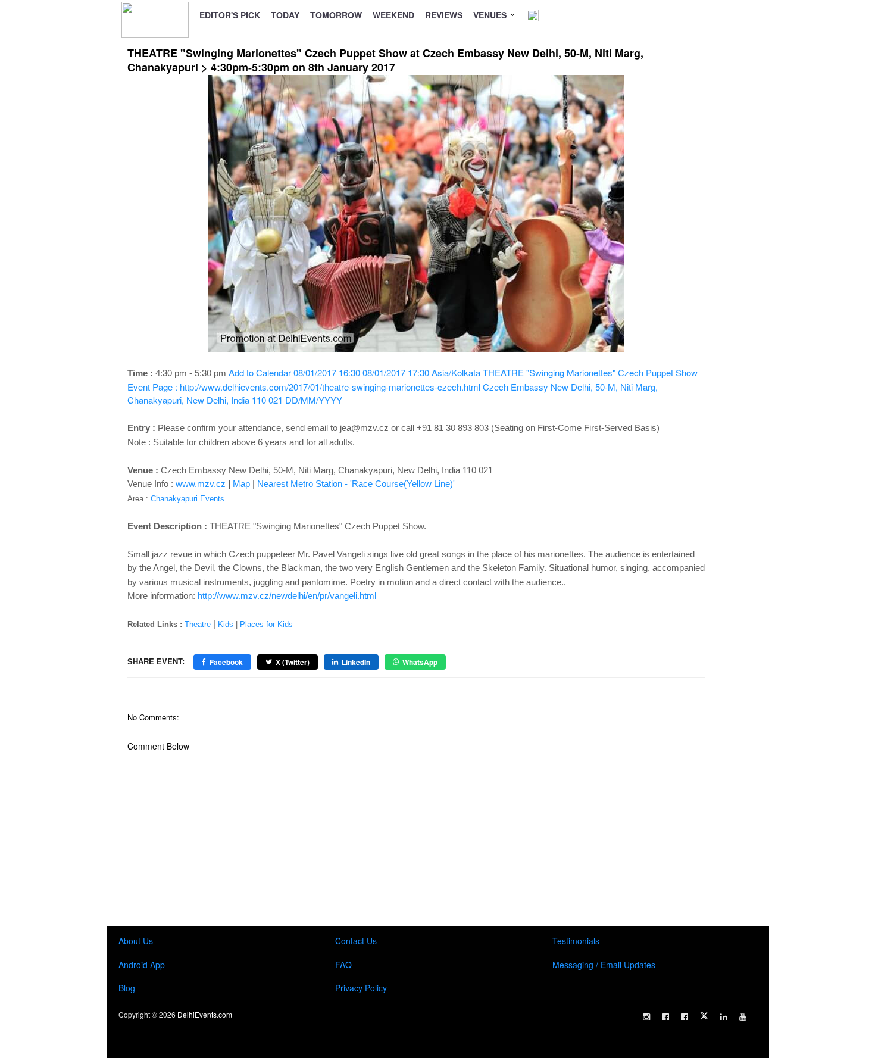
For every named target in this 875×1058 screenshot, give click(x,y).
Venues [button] (491, 15)
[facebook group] (684, 1017)
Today (285, 15)
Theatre (198, 624)
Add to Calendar (412, 386)
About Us (135, 941)
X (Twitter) (293, 662)
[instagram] (646, 1017)
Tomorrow (336, 15)
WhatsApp (420, 662)
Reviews (443, 15)
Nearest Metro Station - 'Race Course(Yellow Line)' (356, 484)
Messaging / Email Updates (603, 964)
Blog (126, 988)
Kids (225, 624)
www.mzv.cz (201, 484)
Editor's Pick (229, 15)
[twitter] (704, 1016)
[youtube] (742, 1017)
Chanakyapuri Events (187, 498)
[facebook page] (665, 1017)
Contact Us (356, 941)
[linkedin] (723, 1017)
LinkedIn (356, 662)
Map (241, 484)
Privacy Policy (361, 988)
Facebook (226, 662)
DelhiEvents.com (204, 1014)
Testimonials (575, 941)
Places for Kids (266, 624)
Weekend (393, 15)
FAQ (343, 964)
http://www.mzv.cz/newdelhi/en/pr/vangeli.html (287, 596)
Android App (141, 964)
